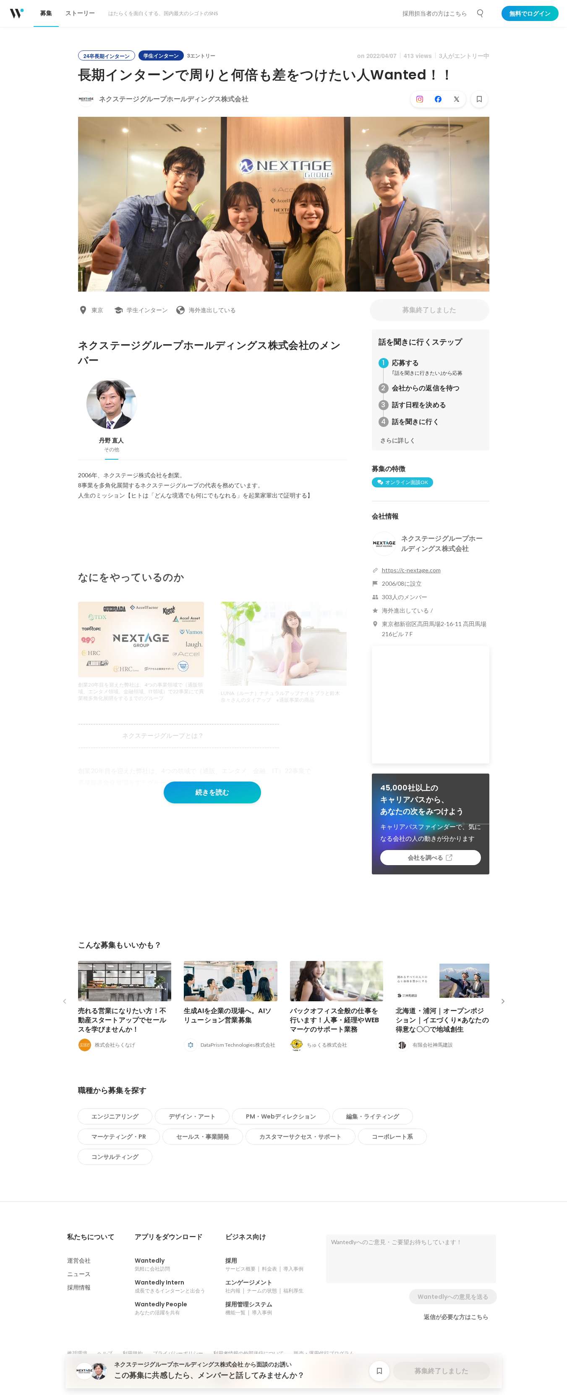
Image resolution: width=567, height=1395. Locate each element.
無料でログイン (530, 13)
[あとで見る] (479, 99)
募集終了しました (429, 310)
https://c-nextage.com (411, 570)
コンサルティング (114, 1157)
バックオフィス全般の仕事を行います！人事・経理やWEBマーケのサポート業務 (334, 1020)
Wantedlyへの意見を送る (453, 1296)
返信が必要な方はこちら (456, 1317)
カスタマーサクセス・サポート (300, 1136)
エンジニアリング (114, 1116)
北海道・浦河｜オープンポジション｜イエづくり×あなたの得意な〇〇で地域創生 (442, 1020)
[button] (91, 1237)
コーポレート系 (392, 1136)
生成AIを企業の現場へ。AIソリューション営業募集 (228, 1015)
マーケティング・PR (118, 1136)
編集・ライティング (372, 1116)
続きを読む (212, 792)
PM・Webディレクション (281, 1116)
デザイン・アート (192, 1116)
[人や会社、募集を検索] (480, 13)
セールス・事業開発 (202, 1136)
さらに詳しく (397, 440)
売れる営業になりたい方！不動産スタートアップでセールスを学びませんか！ (122, 1020)
